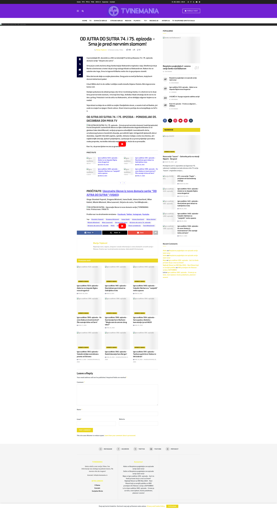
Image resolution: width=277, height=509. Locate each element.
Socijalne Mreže (97, 491)
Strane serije (116, 21)
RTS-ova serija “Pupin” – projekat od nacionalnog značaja (186, 178)
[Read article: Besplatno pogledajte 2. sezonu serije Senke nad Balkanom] (181, 50)
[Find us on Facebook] (190, 2)
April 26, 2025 (110, 328)
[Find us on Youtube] (196, 2)
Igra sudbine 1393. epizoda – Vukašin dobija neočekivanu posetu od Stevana (88, 354)
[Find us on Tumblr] (191, 121)
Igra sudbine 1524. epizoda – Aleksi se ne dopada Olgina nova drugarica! (108, 160)
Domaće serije (100, 21)
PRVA (88, 2)
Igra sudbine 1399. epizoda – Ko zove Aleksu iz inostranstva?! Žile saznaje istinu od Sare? (146, 171)
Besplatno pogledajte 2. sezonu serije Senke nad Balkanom (177, 67)
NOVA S (98, 2)
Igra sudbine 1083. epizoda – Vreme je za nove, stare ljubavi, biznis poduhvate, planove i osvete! (179, 275)
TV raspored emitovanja (183, 21)
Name (79, 409)
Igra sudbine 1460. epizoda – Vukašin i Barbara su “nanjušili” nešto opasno (109, 171)
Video (121, 50)
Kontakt (112, 2)
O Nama (97, 485)
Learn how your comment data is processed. (120, 435)
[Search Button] (83, 11)
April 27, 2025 (140, 176)
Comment (81, 382)
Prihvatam (172, 506)
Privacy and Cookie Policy (155, 506)
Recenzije (154, 21)
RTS (83, 2)
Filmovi (137, 21)
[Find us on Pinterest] (199, 2)
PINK (92, 2)
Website (122, 419)
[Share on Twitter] (80, 64)
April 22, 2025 (138, 325)
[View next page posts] (124, 182)
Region (128, 21)
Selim (165, 255)
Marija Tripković (101, 50)
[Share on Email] (80, 69)
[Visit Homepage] (133, 10)
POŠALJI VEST (192, 11)
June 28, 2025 (140, 164)
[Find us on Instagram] (188, 2)
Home (79, 2)
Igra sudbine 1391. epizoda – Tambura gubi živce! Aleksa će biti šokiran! (144, 354)
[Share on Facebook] (80, 59)
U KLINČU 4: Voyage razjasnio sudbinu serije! (184, 97)
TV (90, 21)
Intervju (166, 21)
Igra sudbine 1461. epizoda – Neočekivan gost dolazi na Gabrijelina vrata (145, 160)
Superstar (105, 2)
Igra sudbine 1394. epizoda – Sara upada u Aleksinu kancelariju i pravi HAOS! (144, 319)
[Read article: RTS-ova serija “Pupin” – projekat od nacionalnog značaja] (169, 179)
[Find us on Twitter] (193, 2)
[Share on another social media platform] (80, 74)
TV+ (145, 21)
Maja (164, 260)
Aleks (165, 251)
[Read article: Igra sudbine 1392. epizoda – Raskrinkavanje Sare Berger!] (117, 340)
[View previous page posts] (120, 182)
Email (79, 419)
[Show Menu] (78, 11)
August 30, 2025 (104, 164)
